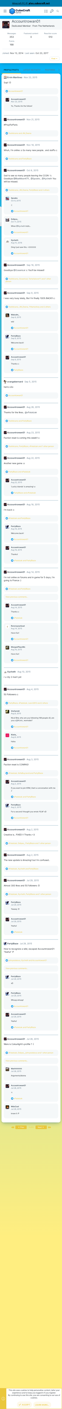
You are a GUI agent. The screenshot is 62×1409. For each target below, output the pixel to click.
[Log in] (51, 11)
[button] (5, 11)
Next (40, 1127)
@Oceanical (19, 270)
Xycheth (14, 240)
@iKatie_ (19, 720)
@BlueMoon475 (21, 178)
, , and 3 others (28, 190)
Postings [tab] (50, 70)
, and (25, 773)
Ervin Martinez (14, 77)
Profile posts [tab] (11, 70)
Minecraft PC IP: (31, 3)
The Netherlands (46, 26)
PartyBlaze (16, 336)
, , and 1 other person (31, 446)
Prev (22, 1127)
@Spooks (35, 178)
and (19, 133)
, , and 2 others (29, 307)
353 (11, 36)
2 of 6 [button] (31, 1127)
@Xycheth (47, 178)
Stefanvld (15, 711)
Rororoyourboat (18, 626)
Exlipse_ (14, 219)
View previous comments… (17, 597)
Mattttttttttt (16, 1068)
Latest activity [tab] (31, 70)
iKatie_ (14, 735)
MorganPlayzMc (18, 647)
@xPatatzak (31, 412)
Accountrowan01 (18, 99)
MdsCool (15, 1106)
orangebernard (15, 381)
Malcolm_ (15, 315)
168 (12, 44)
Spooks (14, 198)
